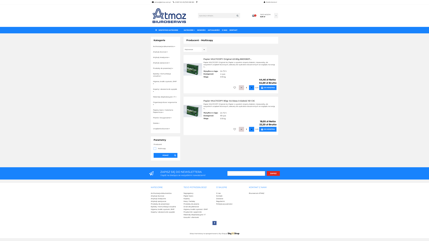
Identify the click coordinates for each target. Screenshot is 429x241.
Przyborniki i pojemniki (193, 212)
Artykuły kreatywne (160, 57)
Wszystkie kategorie (168, 30)
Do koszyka (269, 88)
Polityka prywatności (224, 204)
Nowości (201, 30)
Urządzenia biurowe (161, 129)
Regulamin (220, 201)
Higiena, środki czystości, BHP (165, 81)
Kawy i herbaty (189, 201)
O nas (224, 30)
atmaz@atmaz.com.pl (163, 2)
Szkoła (156, 123)
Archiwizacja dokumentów (163, 46)
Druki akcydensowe (191, 207)
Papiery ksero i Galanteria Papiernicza (163, 111)
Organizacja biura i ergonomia (165, 102)
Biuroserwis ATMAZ (256, 193)
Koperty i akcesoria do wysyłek (165, 89)
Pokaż (165, 155)
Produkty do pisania (191, 204)
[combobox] (195, 49)
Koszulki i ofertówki (191, 217)
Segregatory (188, 193)
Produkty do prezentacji (162, 68)
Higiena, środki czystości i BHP (196, 209)
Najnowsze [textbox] (189, 49)
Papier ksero (188, 196)
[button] (157, 187)
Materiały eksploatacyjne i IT (164, 97)
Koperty (187, 199)
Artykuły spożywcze (161, 63)
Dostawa (219, 199)
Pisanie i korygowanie (162, 118)
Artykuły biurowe (160, 52)
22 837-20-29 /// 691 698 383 (184, 2)
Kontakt (233, 30)
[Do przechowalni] (234, 87)
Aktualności (214, 30)
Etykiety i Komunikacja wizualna (162, 75)
